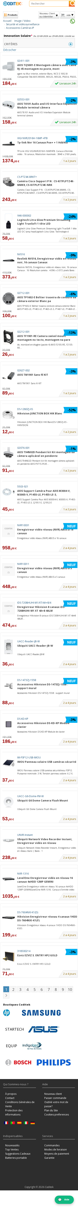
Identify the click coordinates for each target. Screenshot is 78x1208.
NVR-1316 (23, 873)
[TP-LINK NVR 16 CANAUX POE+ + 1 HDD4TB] (8, 143)
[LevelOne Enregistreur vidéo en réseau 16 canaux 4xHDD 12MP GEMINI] (8, 879)
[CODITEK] (13, 3)
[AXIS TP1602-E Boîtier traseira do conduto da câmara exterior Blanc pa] (8, 298)
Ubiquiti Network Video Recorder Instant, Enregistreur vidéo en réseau (44, 841)
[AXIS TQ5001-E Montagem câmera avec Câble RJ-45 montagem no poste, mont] (8, 66)
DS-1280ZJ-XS (25, 409)
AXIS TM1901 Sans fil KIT (32, 375)
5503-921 (22, 486)
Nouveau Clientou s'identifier (47, 15)
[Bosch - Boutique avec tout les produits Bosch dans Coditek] (18, 1062)
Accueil (7, 21)
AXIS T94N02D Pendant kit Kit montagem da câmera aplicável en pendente (46, 453)
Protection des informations (13, 1112)
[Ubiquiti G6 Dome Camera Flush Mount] (8, 801)
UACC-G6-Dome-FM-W (30, 796)
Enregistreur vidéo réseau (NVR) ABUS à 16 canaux (45, 531)
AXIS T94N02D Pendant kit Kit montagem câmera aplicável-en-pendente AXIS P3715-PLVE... (46, 462)
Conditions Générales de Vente (20, 1104)
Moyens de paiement (56, 1153)
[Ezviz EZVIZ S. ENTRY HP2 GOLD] (8, 956)
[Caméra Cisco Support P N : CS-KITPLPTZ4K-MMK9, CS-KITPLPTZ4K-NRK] (8, 182)
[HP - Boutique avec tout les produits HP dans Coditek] (11, 1013)
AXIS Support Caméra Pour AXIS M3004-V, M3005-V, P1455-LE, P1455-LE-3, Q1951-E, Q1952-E (46, 501)
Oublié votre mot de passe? (56, 1104)
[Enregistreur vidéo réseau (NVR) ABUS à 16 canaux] (8, 530)
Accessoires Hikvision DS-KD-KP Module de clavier (41, 731)
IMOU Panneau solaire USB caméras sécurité (46, 762)
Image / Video (22, 21)
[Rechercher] (72, 4)
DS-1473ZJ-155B (26, 680)
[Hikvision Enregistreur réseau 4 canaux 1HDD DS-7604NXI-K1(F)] (8, 917)
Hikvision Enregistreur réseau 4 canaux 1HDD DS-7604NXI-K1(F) (47, 918)
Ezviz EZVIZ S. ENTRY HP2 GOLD (37, 955)
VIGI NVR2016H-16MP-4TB (32, 138)
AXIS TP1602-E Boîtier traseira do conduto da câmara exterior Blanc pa (46, 299)
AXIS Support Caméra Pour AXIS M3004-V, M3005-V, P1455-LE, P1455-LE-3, (43, 492)
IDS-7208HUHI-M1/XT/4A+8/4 (34, 602)
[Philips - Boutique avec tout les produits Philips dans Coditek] (54, 1062)
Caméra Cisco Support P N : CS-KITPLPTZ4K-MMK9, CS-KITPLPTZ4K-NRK (45, 182)
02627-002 (23, 370)
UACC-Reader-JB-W (28, 641)
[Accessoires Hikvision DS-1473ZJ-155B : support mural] (8, 685)
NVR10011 (23, 564)
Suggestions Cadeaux (17, 1153)
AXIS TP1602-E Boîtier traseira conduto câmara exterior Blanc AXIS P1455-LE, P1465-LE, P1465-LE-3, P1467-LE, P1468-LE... (47, 307)
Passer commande (55, 1098)
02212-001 (23, 331)
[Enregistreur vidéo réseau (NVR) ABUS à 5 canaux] (8, 569)
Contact (9, 1098)
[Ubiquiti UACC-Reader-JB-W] (8, 646)
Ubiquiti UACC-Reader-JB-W (35, 645)
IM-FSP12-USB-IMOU (29, 757)
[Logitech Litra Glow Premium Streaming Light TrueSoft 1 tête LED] (8, 221)
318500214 (23, 951)
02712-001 (23, 293)
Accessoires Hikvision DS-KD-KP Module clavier (43, 724)
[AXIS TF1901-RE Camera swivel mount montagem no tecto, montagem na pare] (8, 337)
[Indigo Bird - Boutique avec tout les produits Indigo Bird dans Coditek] (32, 1046)
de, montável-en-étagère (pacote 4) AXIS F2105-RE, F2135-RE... (45, 346)
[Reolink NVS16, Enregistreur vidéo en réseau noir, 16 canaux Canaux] (8, 259)
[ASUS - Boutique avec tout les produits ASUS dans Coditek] (43, 1029)
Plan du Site (51, 1110)
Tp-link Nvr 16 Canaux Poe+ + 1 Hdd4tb (42, 142)
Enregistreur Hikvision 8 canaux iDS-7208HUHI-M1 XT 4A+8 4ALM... (46, 617)
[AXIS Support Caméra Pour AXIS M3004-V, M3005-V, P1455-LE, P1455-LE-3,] (8, 491)
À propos (10, 1094)
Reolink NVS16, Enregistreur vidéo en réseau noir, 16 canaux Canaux (46, 260)
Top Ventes (12, 1149)
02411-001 (23, 61)
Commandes (51, 1145)
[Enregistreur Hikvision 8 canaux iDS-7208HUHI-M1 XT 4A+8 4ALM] (8, 608)
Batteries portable (16, 1158)
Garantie (49, 1158)
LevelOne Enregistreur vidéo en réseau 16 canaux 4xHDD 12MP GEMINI (45, 879)
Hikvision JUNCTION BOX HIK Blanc (39, 413)
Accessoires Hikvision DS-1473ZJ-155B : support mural (42, 686)
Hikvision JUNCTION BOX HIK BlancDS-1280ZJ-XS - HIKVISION (42, 423)
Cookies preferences (56, 1114)
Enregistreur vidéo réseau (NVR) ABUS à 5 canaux (44, 570)
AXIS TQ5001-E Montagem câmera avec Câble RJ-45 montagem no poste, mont (46, 66)
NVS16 (21, 254)
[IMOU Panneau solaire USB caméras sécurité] (8, 762)
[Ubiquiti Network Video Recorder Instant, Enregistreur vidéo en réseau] (8, 840)
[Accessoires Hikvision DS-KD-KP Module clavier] (8, 724)
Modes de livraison (55, 1149)
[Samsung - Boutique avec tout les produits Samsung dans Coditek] (41, 1013)
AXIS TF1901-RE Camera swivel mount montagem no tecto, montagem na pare (43, 337)
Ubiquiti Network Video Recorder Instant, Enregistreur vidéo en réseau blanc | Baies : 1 (46, 849)
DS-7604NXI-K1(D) (27, 912)
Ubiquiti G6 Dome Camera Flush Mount (42, 800)
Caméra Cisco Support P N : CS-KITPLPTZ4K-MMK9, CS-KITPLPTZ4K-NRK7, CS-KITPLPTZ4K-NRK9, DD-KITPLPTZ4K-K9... (45, 191)
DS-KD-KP (22, 719)
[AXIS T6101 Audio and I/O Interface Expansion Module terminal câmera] (8, 104)
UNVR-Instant (25, 835)
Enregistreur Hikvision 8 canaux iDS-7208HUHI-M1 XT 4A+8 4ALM (41, 608)
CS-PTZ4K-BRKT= (27, 177)
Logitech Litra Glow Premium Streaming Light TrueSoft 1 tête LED (43, 221)
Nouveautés (12, 1145)
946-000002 (24, 215)
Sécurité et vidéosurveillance (23, 24)
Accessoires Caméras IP (20, 28)
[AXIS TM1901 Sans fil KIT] (8, 375)
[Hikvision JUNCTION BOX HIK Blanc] (8, 414)
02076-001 (23, 448)
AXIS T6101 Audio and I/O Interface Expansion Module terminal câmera (47, 105)
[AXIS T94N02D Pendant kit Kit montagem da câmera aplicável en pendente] (8, 453)
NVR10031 (23, 525)
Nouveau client (53, 1094)
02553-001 (23, 99)
